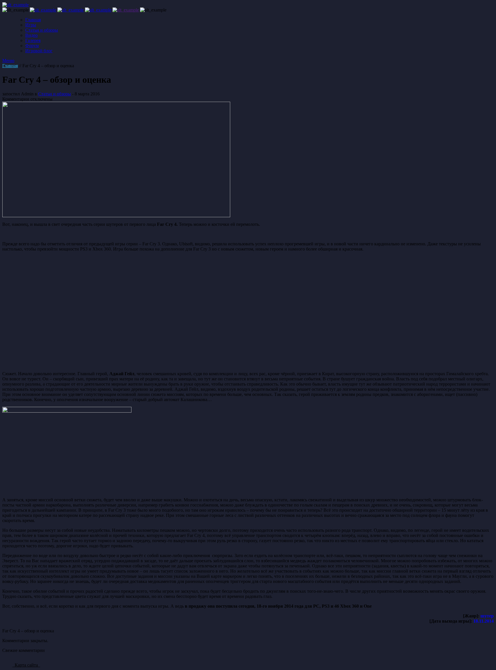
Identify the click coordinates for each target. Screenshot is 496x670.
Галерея (32, 40)
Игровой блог (39, 50)
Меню (8, 60)
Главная (33, 19)
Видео (31, 35)
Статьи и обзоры (41, 30)
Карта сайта (26, 665)
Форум (32, 45)
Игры (30, 24)
